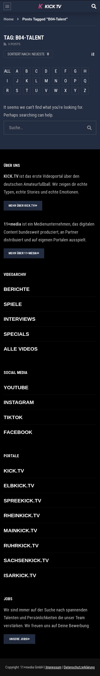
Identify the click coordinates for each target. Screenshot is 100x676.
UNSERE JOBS (18, 639)
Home (9, 19)
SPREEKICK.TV (22, 500)
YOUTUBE (16, 387)
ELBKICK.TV (19, 485)
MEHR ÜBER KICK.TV (21, 205)
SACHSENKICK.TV (26, 560)
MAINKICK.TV (20, 530)
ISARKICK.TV (20, 575)
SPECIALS (16, 334)
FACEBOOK (18, 432)
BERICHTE (17, 289)
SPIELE (13, 304)
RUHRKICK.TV (21, 545)
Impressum (53, 667)
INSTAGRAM (19, 402)
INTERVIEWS (19, 319)
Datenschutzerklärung (79, 667)
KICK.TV (14, 470)
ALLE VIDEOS (21, 349)
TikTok (13, 417)
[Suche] (94, 6)
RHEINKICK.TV (22, 515)
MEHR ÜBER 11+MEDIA (22, 253)
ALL (7, 71)
